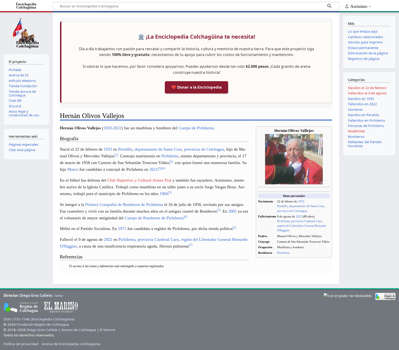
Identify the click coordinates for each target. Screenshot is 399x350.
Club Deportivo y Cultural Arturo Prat (139, 180)
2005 (232, 211)
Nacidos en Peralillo (363, 115)
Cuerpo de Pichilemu (196, 128)
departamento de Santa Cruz (306, 206)
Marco (72, 169)
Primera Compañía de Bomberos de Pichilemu (124, 204)
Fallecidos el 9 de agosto (367, 93)
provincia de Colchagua (292, 211)
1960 (164, 193)
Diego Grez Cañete (36, 295)
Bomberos (356, 136)
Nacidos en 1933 (361, 98)
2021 (153, 169)
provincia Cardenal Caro (306, 221)
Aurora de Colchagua (78, 329)
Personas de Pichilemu (366, 126)
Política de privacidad (20, 343)
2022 (299, 216)
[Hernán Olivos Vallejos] (294, 159)
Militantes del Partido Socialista (365, 144)
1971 (122, 228)
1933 (301, 201)
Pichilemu (283, 221)
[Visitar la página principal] (26, 32)
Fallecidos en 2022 (362, 104)
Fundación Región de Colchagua (43, 324)
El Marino (107, 329)
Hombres (355, 109)
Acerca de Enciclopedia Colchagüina (71, 343)
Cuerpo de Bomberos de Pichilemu (154, 218)
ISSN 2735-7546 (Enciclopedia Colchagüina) (39, 319)
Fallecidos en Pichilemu (366, 120)
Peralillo (282, 206)
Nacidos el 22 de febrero (367, 88)
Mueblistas (356, 131)
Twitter (58, 296)
